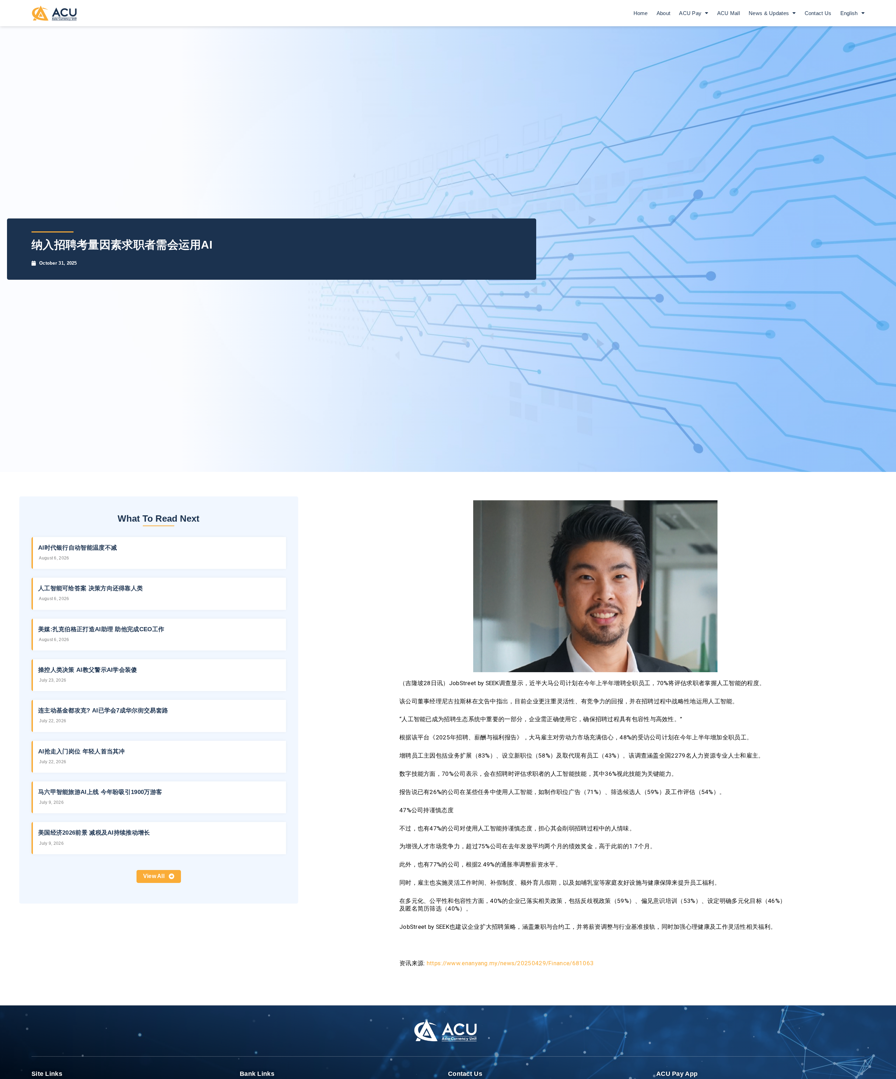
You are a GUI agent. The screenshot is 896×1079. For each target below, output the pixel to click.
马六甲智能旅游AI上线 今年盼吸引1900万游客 (100, 792)
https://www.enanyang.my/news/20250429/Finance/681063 (510, 963)
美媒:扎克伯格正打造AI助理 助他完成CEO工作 (101, 629)
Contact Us (818, 13)
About (664, 13)
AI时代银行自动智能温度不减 (77, 547)
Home (641, 13)
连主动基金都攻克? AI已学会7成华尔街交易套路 (103, 710)
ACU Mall (728, 13)
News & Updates (769, 13)
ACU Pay (690, 13)
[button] (158, 876)
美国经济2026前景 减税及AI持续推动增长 (94, 832)
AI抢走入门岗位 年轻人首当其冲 (81, 751)
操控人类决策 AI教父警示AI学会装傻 (87, 670)
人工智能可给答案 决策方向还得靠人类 (90, 588)
